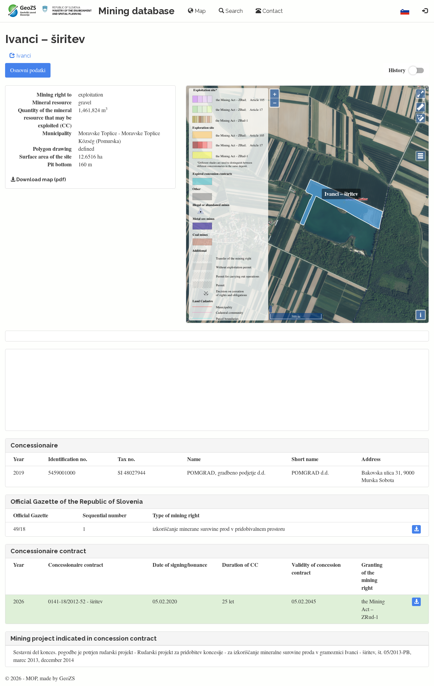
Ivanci (23, 56)
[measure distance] (420, 107)
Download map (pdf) (40, 179)
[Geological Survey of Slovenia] (21, 11)
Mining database (136, 11)
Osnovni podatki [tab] (27, 70)
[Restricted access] (425, 11)
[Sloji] (420, 156)
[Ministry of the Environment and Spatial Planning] (67, 11)
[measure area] (420, 118)
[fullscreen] (420, 93)
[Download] (416, 529)
